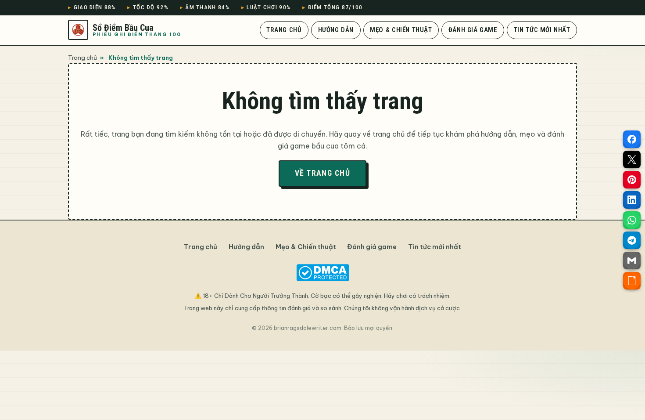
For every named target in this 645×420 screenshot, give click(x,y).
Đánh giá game (473, 30)
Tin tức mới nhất (542, 30)
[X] (632, 159)
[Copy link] (632, 281)
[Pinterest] (632, 179)
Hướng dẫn (336, 30)
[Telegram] (632, 240)
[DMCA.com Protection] (322, 272)
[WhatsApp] (632, 220)
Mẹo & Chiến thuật (401, 30)
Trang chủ (283, 30)
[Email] (632, 260)
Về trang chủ (322, 173)
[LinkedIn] (632, 200)
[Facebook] (632, 139)
